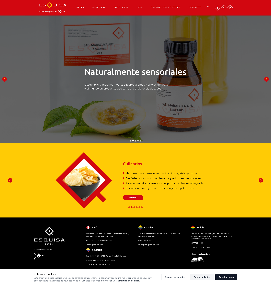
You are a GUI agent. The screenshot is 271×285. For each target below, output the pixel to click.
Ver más (133, 197)
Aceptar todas (226, 277)
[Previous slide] (4, 79)
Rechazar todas (202, 277)
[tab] (130, 141)
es (208, 7)
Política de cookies (129, 281)
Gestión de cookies (175, 277)
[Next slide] (266, 79)
